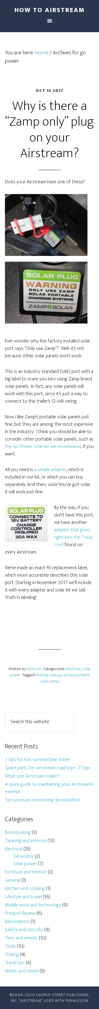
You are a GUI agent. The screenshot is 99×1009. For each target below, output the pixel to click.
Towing (12, 954)
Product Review (20, 913)
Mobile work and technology (33, 905)
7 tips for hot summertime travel (37, 760)
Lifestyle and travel (23, 897)
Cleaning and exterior (25, 841)
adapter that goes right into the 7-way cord (73, 537)
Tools (10, 946)
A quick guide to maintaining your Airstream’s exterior (49, 788)
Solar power (25, 864)
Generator (23, 856)
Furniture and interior (26, 872)
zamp (54, 681)
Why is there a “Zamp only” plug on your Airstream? (49, 130)
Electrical (73, 668)
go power (66, 674)
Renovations (17, 921)
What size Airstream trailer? (32, 776)
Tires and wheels (21, 938)
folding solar (47, 674)
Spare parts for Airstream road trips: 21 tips (47, 768)
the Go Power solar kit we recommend (43, 447)
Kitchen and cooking (25, 888)
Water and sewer (21, 971)
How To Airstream (49, 10)
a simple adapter (50, 470)
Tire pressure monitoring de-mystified (42, 800)
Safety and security (24, 930)
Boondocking (18, 832)
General (12, 880)
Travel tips (15, 963)
